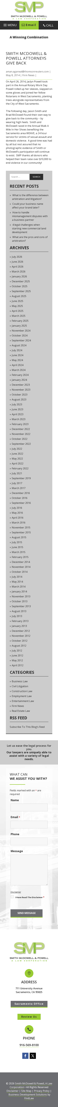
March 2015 (18, 552)
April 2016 (17, 517)
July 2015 (17, 542)
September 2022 (21, 444)
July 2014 (17, 576)
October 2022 (19, 439)
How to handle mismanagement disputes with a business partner (30, 216)
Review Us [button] (29, 1016)
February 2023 (20, 424)
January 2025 (19, 325)
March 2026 (18, 271)
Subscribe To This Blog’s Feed (27, 727)
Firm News (28, 75)
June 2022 (17, 453)
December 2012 (21, 631)
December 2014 (21, 562)
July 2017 (17, 483)
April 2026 (17, 266)
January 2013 (19, 626)
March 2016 (18, 522)
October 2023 (19, 394)
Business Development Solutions (28, 1094)
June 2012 (17, 655)
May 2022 (17, 458)
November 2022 (21, 434)
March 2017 (18, 488)
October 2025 (19, 286)
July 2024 (17, 350)
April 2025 (17, 311)
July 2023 (17, 404)
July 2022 (17, 448)
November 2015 (21, 527)
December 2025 (21, 281)
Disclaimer (16, 892)
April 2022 (17, 463)
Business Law (20, 681)
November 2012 (21, 635)
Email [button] (31, 25)
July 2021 (17, 473)
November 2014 (21, 567)
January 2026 (19, 276)
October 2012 (19, 640)
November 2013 (21, 596)
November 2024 (21, 330)
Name (15, 800)
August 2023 (19, 399)
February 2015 (20, 557)
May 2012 (17, 660)
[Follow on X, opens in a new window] (33, 1056)
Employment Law (22, 696)
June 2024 (17, 355)
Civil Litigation (20, 686)
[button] (10, 24)
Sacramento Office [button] (29, 1003)
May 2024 (17, 360)
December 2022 (21, 429)
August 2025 (19, 296)
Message (17, 851)
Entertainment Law (23, 701)
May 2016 (17, 512)
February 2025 (20, 320)
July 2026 (17, 256)
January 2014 (19, 591)
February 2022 (20, 468)
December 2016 (21, 493)
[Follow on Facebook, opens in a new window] (25, 1056)
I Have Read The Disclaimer (29, 897)
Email (15, 817)
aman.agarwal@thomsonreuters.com (27, 71)
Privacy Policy (41, 1091)
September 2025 (21, 291)
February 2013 (20, 621)
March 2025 (18, 316)
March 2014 (18, 586)
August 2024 (19, 345)
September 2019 (21, 478)
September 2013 (21, 606)
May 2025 (17, 306)
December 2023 (21, 384)
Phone (15, 834)
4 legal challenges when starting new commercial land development (29, 228)
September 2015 (21, 532)
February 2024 (20, 375)
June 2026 (17, 261)
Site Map (26, 1091)
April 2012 (17, 665)
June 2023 (17, 409)
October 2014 (19, 571)
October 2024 (19, 335)
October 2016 (19, 498)
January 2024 (19, 380)
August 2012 (19, 645)
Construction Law (22, 691)
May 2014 (17, 581)
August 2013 (19, 611)
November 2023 (21, 389)
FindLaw (29, 1098)
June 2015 (17, 547)
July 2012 (17, 650)
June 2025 (17, 301)
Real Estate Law (21, 711)
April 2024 (17, 365)
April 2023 (17, 414)
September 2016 (21, 503)
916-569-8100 (29, 1045)
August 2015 (19, 537)
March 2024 (18, 370)
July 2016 (17, 508)
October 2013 (19, 601)
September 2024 (21, 340)
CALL (50, 25)
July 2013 (17, 616)
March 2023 (18, 419)
